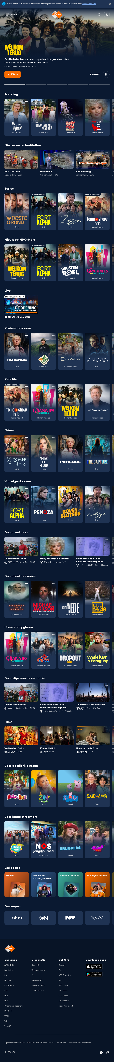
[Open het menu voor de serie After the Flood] (53, 437)
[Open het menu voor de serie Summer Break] (26, 824)
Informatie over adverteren (80, 1043)
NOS (6, 996)
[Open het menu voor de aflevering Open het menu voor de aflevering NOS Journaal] (35, 152)
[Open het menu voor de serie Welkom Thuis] (107, 824)
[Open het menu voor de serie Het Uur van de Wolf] (107, 101)
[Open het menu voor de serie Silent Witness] (107, 335)
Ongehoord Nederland (13, 1006)
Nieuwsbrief (36, 980)
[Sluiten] (110, 4)
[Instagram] (108, 1053)
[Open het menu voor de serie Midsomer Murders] (26, 437)
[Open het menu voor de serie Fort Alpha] (53, 196)
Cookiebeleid (61, 1043)
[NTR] (16, 918)
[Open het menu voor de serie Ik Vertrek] (80, 335)
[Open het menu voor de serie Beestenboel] (80, 247)
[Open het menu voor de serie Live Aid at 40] (107, 583)
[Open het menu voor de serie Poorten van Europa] (26, 583)
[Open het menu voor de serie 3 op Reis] (53, 335)
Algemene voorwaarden (14, 1043)
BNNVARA (8, 970)
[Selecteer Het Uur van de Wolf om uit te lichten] (57, 83)
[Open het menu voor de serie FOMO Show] (107, 196)
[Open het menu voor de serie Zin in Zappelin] (53, 773)
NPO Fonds (63, 996)
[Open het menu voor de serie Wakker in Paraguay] (107, 634)
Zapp (61, 970)
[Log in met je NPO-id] (107, 14)
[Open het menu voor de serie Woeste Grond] (26, 196)
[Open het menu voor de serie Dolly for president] (80, 101)
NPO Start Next (65, 975)
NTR (6, 1001)
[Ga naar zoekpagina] (99, 14)
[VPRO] (97, 918)
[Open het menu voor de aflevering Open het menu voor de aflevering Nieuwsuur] (71, 152)
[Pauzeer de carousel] (106, 74)
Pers (33, 975)
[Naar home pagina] (57, 14)
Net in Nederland (66, 1006)
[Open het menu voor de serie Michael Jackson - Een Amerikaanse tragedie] (53, 583)
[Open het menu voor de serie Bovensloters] (80, 488)
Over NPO (36, 965)
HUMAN (7, 980)
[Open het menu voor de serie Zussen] (80, 196)
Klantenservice (38, 991)
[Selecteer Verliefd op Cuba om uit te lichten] (78, 83)
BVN (60, 980)
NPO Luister (64, 985)
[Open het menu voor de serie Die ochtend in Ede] (80, 583)
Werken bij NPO (38, 985)
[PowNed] (70, 918)
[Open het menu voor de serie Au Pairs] (53, 634)
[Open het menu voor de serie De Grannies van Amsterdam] (107, 247)
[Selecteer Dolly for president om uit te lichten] (36, 83)
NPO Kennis (63, 991)
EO (5, 975)
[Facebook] (101, 1053)
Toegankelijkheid (38, 970)
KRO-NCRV (9, 985)
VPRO (6, 1016)
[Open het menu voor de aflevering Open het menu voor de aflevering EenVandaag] (106, 152)
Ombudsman (64, 1001)
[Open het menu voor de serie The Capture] (107, 437)
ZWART (7, 1026)
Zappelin (62, 965)
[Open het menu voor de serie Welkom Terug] (26, 247)
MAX (6, 991)
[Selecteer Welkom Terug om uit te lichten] (14, 83)
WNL (6, 1021)
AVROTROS (9, 965)
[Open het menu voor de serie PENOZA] (53, 488)
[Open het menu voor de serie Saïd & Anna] (107, 773)
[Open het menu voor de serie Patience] (26, 335)
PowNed (8, 1011)
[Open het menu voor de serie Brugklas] (80, 824)
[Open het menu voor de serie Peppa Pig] (80, 773)
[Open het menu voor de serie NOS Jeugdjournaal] (53, 824)
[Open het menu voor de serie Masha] (26, 773)
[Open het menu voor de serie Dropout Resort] (80, 634)
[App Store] (94, 966)
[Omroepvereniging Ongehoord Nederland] (43, 918)
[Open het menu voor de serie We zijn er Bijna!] (26, 101)
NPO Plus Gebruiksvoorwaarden (40, 1043)
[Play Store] (94, 974)
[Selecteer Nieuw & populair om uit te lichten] (99, 83)
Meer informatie (89, 4)
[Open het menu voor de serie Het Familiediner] (107, 386)
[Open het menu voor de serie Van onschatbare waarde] (53, 101)
